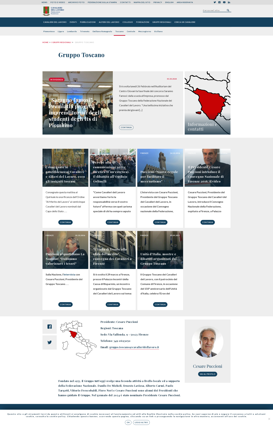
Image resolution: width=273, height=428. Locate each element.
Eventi (73, 22)
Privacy (158, 2)
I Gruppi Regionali (61, 42)
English (169, 2)
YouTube (224, 2)
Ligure (61, 31)
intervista (69, 274)
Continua (126, 127)
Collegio (128, 22)
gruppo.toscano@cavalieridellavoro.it (134, 347)
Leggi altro (141, 422)
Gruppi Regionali (161, 22)
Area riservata (185, 2)
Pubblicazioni (88, 22)
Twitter (214, 2)
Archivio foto (76, 2)
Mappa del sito (142, 2)
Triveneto (85, 31)
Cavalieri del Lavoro (55, 22)
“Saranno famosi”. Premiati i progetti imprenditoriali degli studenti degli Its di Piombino (75, 112)
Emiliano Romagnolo (102, 31)
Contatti (125, 2)
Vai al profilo (207, 374)
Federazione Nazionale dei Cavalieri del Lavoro (53, 11)
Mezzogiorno (144, 31)
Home (45, 42)
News (44, 2)
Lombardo (72, 31)
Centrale (131, 31)
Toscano (119, 31)
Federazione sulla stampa (102, 2)
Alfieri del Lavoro (109, 22)
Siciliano (158, 31)
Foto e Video (58, 2)
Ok (128, 422)
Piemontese (49, 31)
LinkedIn (229, 2)
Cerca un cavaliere (184, 22)
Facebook (219, 2)
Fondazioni (142, 22)
